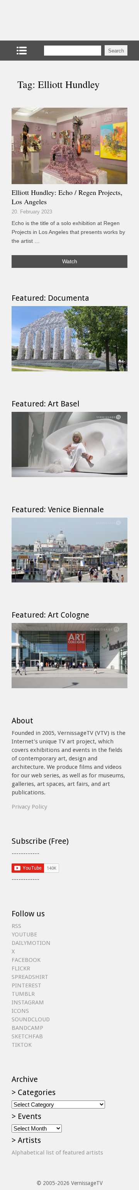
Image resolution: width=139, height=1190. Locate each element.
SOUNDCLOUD (31, 1019)
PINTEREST (26, 985)
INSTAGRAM (28, 1002)
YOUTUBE (24, 934)
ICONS (20, 1010)
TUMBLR (23, 993)
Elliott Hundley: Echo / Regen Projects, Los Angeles (67, 197)
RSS (16, 926)
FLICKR (21, 968)
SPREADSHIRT (30, 976)
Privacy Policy (29, 806)
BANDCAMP (27, 1027)
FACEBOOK (26, 959)
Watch (69, 261)
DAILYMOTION (31, 942)
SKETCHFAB (27, 1036)
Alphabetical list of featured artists (57, 1152)
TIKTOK (22, 1044)
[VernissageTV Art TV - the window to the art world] (50, 20)
